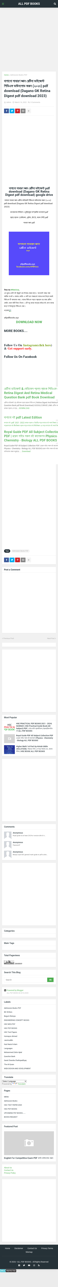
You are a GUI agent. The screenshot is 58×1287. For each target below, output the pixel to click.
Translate (21, 1084)
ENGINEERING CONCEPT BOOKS (16, 1020)
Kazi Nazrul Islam (10, 1044)
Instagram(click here (37, 345)
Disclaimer (18, 1248)
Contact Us (8, 1170)
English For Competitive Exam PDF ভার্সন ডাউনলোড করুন (28, 1158)
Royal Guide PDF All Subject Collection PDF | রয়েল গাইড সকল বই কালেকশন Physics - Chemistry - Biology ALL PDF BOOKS (34, 737)
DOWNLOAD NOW (29, 322)
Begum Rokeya (10, 1016)
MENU (6, 1097)
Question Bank (9, 1056)
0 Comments (35, 102)
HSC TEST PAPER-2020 (13, 1105)
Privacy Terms (47, 1248)
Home (6, 75)
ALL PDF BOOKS (29, 3)
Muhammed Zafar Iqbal (13, 1052)
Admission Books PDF (18, 75)
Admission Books (10, 1101)
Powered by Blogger (15, 990)
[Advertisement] (29, 39)
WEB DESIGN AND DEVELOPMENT (17, 1068)
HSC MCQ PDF (9, 1024)
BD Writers (8, 1012)
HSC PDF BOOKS (10, 1028)
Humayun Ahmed (10, 1036)
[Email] (23, 111)
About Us (8, 1168)
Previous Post (8, 638)
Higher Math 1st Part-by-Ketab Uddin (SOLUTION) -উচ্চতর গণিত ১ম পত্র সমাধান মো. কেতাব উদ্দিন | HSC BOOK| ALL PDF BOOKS (34, 748)
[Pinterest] (17, 111)
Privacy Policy (10, 1173)
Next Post (51, 638)
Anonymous (18, 833)
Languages (8, 1048)
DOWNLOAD (24, 408)
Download (26, 451)
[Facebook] (6, 111)
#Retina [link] (15, 289)
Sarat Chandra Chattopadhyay (15, 1060)
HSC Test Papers (10, 1032)
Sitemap (29, 1252)
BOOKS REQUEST (11, 1117)
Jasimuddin (8, 1040)
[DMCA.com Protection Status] (8, 1272)
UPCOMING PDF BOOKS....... (14, 1113)
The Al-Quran (9, 1064)
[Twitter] (12, 111)
